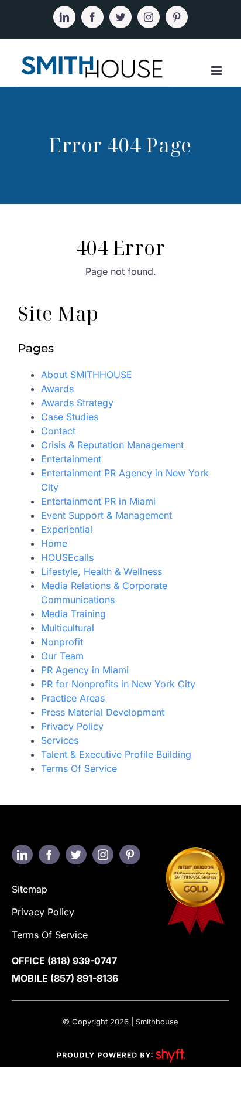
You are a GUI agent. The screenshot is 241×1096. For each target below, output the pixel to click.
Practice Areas (73, 698)
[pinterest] (129, 854)
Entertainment (71, 459)
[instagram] (102, 854)
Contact (58, 431)
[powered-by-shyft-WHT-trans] (120, 1048)
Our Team (62, 656)
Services (59, 740)
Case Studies (69, 417)
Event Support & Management (106, 515)
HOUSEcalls (67, 557)
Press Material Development (102, 712)
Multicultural (67, 628)
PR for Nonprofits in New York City (118, 684)
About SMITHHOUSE (86, 374)
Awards (57, 388)
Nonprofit (62, 642)
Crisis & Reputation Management (112, 445)
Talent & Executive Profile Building (116, 754)
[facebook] (49, 854)
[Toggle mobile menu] (217, 70)
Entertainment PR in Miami (98, 501)
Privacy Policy (72, 726)
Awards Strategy (77, 403)
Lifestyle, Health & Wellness (101, 571)
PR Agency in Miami (85, 670)
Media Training (73, 614)
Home (54, 543)
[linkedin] (22, 854)
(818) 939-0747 (82, 960)
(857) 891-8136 (84, 978)
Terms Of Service (79, 768)
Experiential (66, 529)
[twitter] (76, 854)
